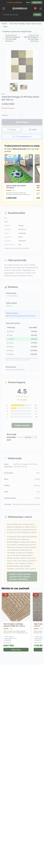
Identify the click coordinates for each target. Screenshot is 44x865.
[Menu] (4, 8)
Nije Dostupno (22, 122)
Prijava (28, 2)
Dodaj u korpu (16, 649)
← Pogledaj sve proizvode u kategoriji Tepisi (16, 31)
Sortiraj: (19, 437)
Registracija (37, 2)
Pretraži (37, 14)
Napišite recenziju (22, 425)
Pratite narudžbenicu (15, 2)
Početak (4, 23)
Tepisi (5, 26)
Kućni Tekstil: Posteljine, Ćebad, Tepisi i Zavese (25, 23)
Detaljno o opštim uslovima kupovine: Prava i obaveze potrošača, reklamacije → (20, 576)
